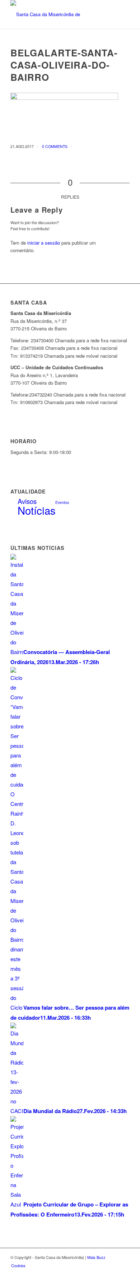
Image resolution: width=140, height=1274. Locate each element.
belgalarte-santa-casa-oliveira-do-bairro (64, 65)
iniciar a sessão (43, 242)
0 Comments (54, 146)
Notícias (37, 510)
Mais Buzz (96, 1257)
